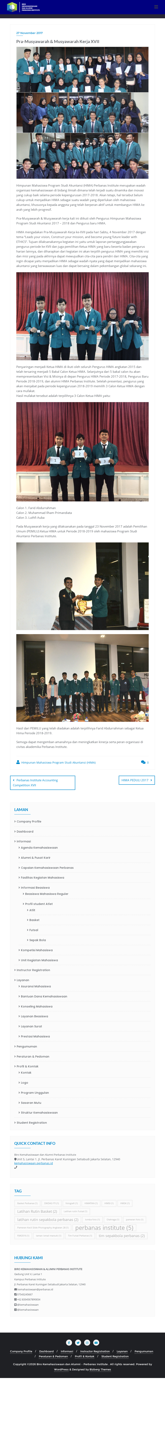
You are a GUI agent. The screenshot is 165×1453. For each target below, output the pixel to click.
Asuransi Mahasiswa (36, 986)
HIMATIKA (91, 1203)
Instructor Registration (33, 970)
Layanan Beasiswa (34, 1016)
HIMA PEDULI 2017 (135, 780)
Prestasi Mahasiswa (35, 1036)
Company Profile (29, 821)
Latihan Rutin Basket (37, 1211)
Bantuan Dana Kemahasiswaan (44, 996)
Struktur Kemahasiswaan (39, 1113)
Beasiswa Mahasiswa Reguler (46, 894)
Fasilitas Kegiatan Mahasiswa (42, 878)
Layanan (23, 980)
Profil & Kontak (27, 1066)
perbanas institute (104, 1227)
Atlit (32, 910)
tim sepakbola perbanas (122, 1235)
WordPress (61, 1369)
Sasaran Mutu (31, 1103)
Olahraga (113, 1219)
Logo (24, 1083)
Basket (34, 920)
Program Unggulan (35, 1093)
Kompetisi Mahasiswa (37, 950)
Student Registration (32, 1123)
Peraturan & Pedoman (33, 1057)
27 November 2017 (29, 33)
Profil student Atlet (39, 904)
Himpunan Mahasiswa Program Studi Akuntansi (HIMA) (58, 762)
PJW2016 (23, 1235)
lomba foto (92, 1219)
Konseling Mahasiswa (37, 1006)
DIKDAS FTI (51, 1203)
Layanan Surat (31, 1026)
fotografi (72, 1203)
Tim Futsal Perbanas (80, 1235)
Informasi (24, 841)
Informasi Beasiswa (35, 888)
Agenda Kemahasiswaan (39, 848)
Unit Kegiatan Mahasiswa (39, 960)
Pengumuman (27, 1046)
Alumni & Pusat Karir (36, 858)
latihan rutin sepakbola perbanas (47, 1219)
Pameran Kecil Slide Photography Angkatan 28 (42, 1227)
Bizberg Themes (100, 1369)
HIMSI (108, 1203)
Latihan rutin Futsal (75, 1211)
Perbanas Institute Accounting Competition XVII (35, 782)
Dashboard (25, 832)
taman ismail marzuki (48, 1235)
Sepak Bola (37, 940)
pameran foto (134, 1219)
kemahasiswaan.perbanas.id (33, 1163)
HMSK (125, 1203)
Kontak (26, 1073)
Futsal (33, 930)
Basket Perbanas (27, 1203)
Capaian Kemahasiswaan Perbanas (47, 868)
